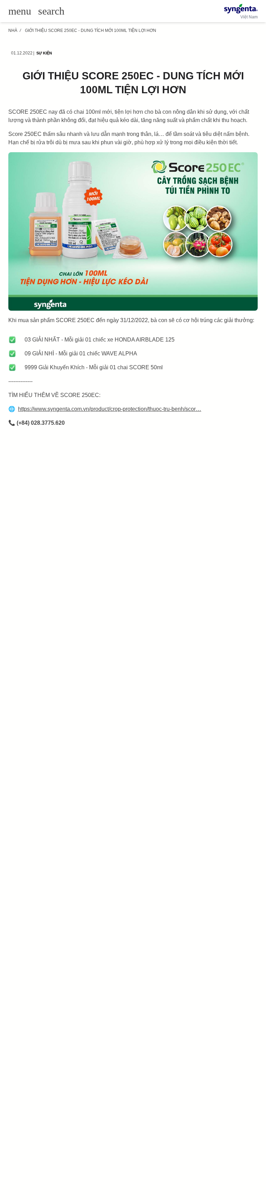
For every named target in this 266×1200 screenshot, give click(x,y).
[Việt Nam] (241, 8)
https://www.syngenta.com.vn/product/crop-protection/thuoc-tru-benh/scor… (109, 409)
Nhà (12, 30)
